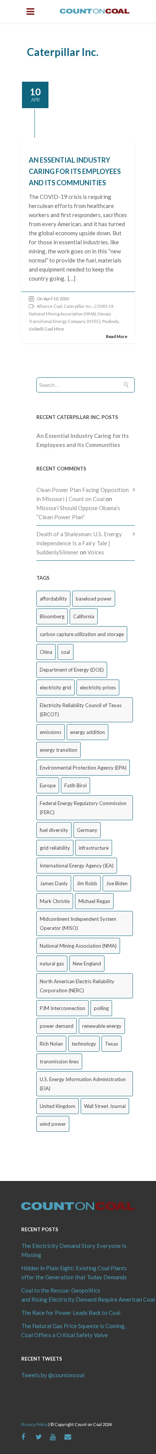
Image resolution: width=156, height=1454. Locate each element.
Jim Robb (86, 883)
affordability (53, 599)
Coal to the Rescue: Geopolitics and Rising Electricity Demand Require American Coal (78, 1295)
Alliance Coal (49, 306)
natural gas (52, 964)
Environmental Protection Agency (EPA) (83, 768)
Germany (87, 830)
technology (84, 1044)
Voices (95, 552)
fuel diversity (54, 830)
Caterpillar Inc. (78, 306)
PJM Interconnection (62, 1008)
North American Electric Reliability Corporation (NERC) (77, 985)
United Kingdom (57, 1106)
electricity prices (98, 687)
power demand (56, 1026)
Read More (116, 336)
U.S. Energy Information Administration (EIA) (83, 1083)
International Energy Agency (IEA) (77, 866)
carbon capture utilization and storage (82, 634)
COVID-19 (103, 306)
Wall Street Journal (105, 1106)
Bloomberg (52, 616)
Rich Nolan (51, 1044)
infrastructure (94, 848)
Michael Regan (94, 901)
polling (101, 1008)
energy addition (87, 732)
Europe (48, 785)
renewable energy (102, 1026)
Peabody (110, 321)
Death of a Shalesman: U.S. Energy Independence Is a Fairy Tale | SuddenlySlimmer (79, 543)
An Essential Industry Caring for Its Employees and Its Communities (75, 171)
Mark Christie (55, 901)
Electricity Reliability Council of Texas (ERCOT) (81, 709)
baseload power (94, 599)
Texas (111, 1044)
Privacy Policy (34, 1424)
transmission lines (59, 1061)
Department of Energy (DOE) (72, 670)
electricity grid (55, 687)
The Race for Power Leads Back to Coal (70, 1312)
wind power (53, 1124)
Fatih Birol (75, 785)
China (46, 652)
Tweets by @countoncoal (52, 1375)
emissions (50, 732)
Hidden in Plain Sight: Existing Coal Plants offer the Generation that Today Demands (74, 1272)
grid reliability (55, 848)
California (83, 616)
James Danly (54, 883)
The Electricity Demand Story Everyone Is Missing (73, 1250)
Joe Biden (117, 883)
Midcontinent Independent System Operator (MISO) (78, 923)
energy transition (58, 750)
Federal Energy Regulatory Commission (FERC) (83, 807)
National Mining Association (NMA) (62, 313)
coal (65, 652)
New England (87, 964)
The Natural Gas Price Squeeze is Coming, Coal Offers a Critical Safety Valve (73, 1330)
